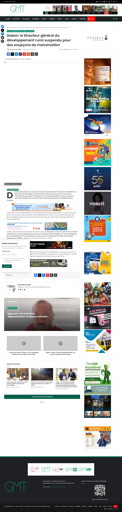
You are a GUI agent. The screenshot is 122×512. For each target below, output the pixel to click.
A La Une (10, 31)
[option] (42, 314)
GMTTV (92, 19)
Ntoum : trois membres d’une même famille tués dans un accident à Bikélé (42, 383)
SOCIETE (44, 19)
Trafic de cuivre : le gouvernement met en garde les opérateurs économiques (17, 383)
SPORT (59, 19)
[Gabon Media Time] (17, 9)
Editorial (83, 19)
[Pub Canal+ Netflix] (42, 248)
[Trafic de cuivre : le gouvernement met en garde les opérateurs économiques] (18, 374)
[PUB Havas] (97, 137)
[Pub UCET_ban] (37, 229)
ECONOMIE (35, 19)
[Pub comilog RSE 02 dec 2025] (97, 84)
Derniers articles (16, 27)
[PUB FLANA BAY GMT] (97, 417)
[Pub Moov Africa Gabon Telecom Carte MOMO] (97, 274)
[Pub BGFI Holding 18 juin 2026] (97, 190)
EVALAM (18, 269)
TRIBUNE (51, 19)
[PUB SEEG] (97, 241)
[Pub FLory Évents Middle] (37, 266)
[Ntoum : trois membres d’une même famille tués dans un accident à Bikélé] (42, 374)
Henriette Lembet (14, 49)
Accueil (10, 27)
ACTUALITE (16, 19)
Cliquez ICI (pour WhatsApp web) (100, 499)
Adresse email (6, 251)
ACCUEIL (7, 19)
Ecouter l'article (13, 189)
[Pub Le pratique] (97, 394)
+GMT (66, 19)
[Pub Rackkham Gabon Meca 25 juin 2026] (97, 165)
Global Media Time (45, 506)
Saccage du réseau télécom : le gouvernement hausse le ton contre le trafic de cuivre (27, 315)
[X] (23, 290)
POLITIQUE (26, 19)
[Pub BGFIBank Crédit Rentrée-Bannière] (42, 210)
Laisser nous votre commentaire (42, 397)
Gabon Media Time (29, 506)
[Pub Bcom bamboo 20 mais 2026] (97, 384)
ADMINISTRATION (18, 31)
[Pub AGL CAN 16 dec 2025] (97, 112)
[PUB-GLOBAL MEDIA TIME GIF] (97, 214)
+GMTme (73, 19)
